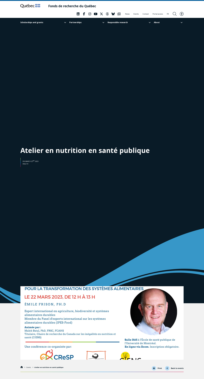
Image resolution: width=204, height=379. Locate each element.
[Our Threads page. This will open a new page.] (107, 14)
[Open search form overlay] (175, 14)
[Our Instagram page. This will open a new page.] (90, 14)
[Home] (21, 367)
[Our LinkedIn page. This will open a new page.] (78, 14)
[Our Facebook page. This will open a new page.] (84, 14)
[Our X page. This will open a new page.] (101, 14)
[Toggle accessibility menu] (182, 14)
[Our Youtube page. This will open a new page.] (96, 14)
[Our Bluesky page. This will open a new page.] (113, 14)
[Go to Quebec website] (30, 6)
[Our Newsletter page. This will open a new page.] (119, 14)
